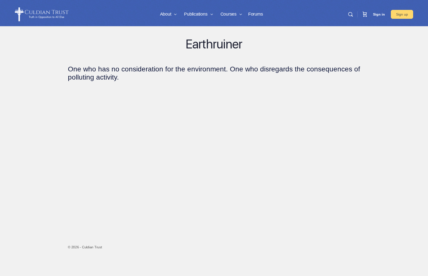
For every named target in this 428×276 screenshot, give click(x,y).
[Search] (350, 14)
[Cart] (365, 14)
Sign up (402, 14)
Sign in (379, 14)
